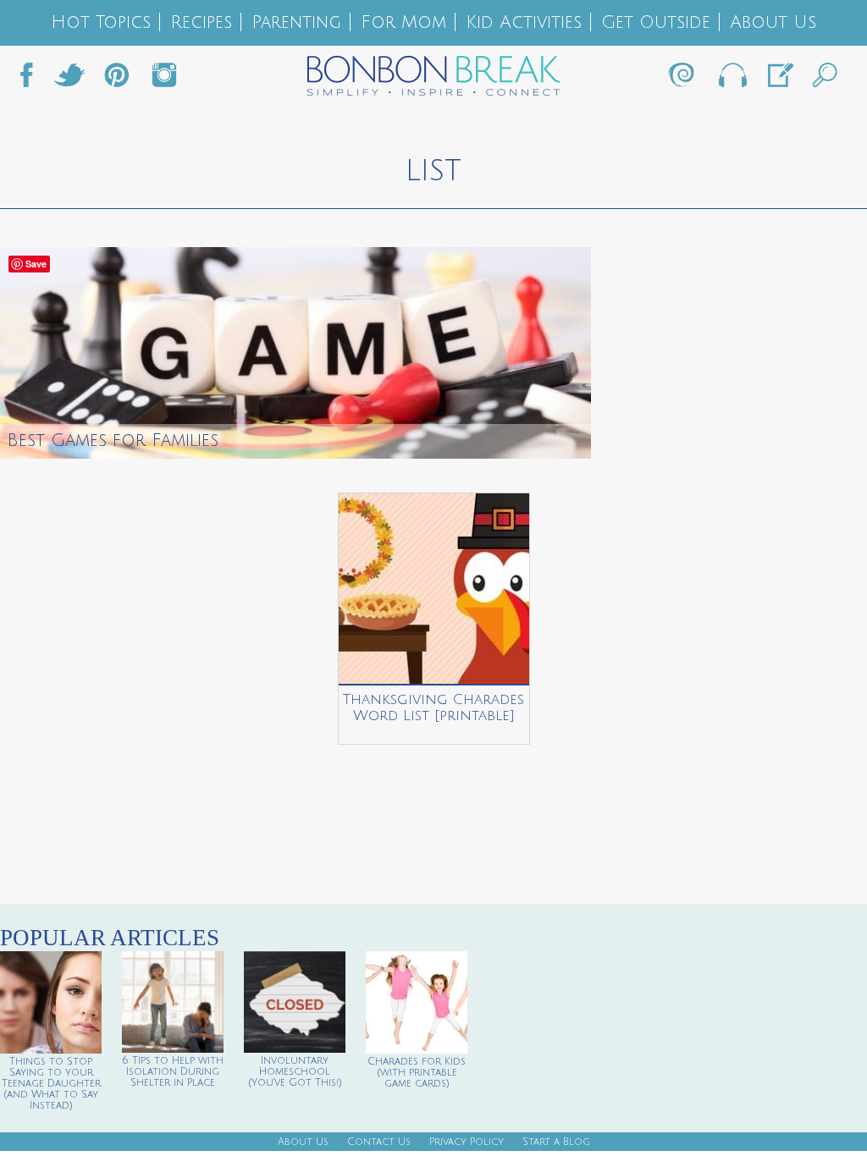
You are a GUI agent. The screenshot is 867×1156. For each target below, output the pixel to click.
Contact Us (379, 1142)
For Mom (403, 22)
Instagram (164, 79)
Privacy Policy (466, 1142)
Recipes (201, 22)
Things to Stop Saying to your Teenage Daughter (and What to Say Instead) (51, 1083)
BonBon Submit (779, 79)
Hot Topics (101, 22)
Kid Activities (524, 22)
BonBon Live (731, 79)
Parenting (296, 22)
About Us (773, 22)
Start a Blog (556, 1142)
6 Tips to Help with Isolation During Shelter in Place (173, 1071)
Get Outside (655, 22)
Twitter (69, 79)
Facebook (33, 79)
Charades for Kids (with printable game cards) (416, 1072)
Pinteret (117, 79)
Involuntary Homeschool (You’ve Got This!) (295, 1071)
